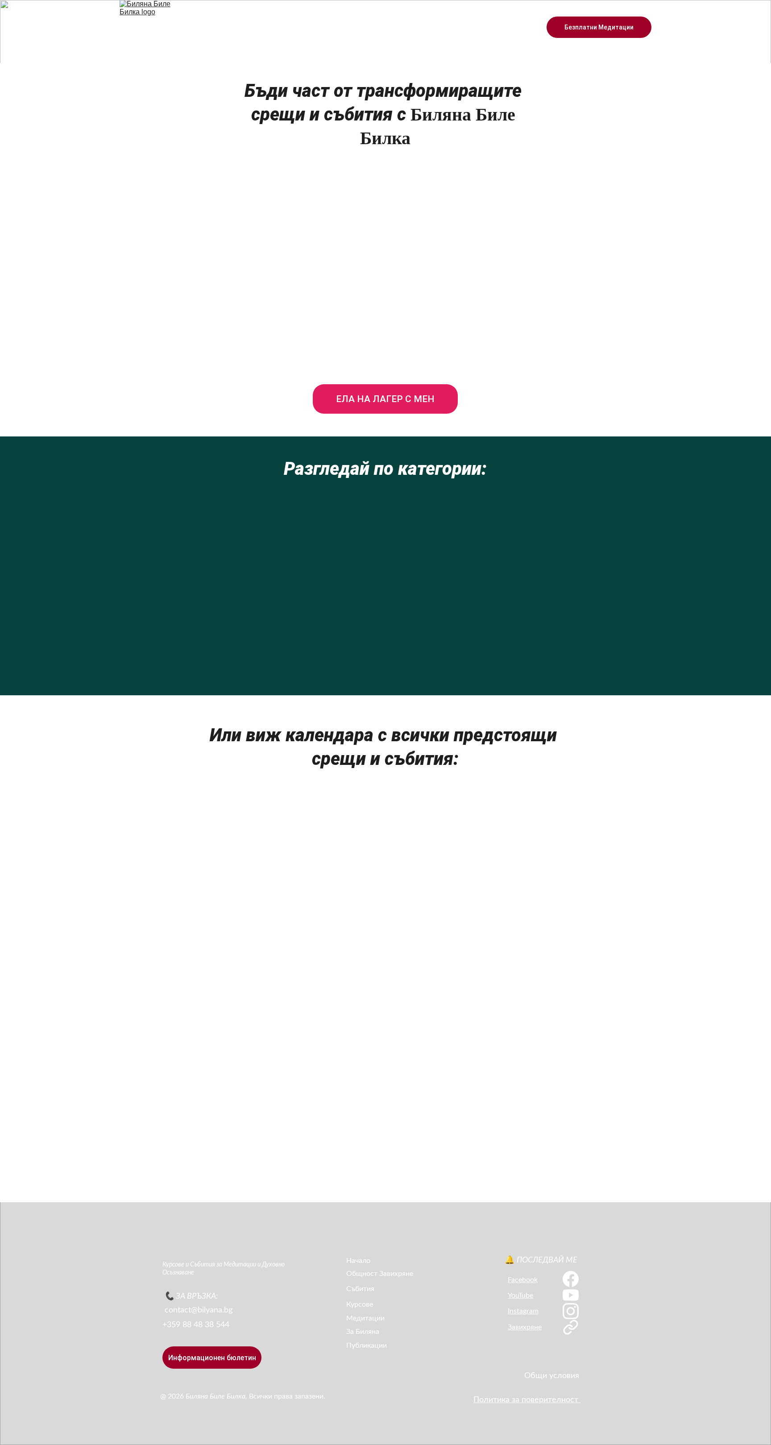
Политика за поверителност (526, 1400)
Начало (230, 27)
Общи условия (551, 1376)
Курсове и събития (286, 27)
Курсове (359, 1304)
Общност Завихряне (379, 27)
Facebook (523, 1279)
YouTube (520, 1295)
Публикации (366, 1345)
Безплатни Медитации (599, 27)
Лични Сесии (510, 27)
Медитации (365, 1318)
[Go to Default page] (570, 1327)
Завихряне (525, 1327)
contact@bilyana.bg (198, 1310)
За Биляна (443, 27)
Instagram (523, 1311)
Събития (360, 1288)
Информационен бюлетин (212, 1358)
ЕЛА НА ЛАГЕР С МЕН (385, 399)
